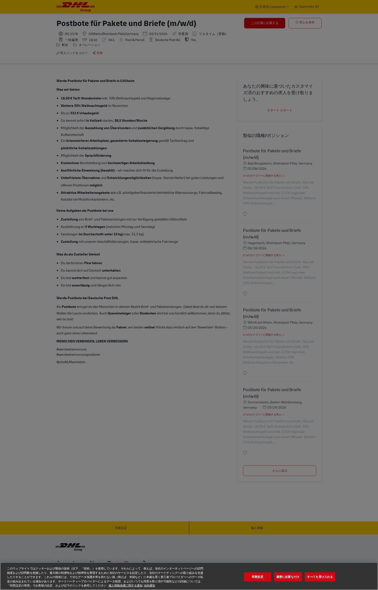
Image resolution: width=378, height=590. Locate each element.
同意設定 (257, 576)
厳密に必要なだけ (287, 576)
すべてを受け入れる (320, 576)
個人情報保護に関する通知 (125, 585)
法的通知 (149, 585)
